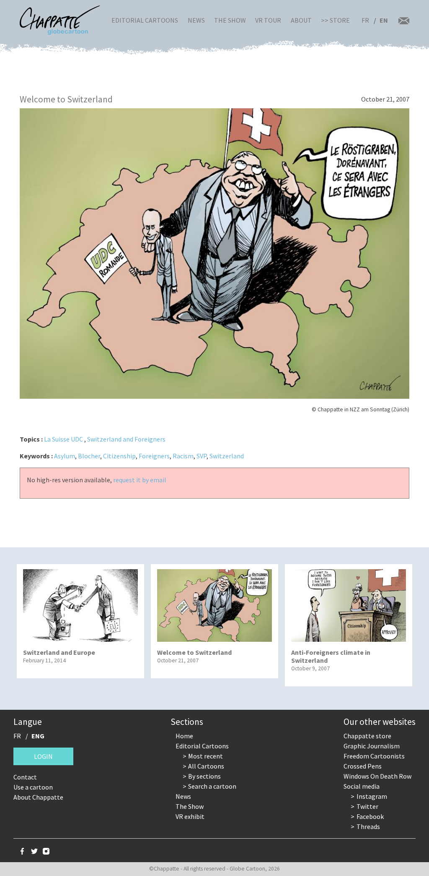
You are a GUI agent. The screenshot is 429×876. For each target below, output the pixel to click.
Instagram (372, 796)
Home (184, 736)
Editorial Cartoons (144, 20)
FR (365, 20)
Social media (362, 786)
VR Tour (268, 20)
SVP (201, 456)
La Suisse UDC (63, 439)
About (301, 20)
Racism (183, 456)
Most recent (205, 756)
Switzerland (226, 456)
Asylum (64, 456)
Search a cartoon (212, 786)
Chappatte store (367, 736)
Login (43, 756)
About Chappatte (38, 797)
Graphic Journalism (372, 746)
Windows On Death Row (377, 776)
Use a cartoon (33, 787)
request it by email (139, 480)
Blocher (89, 456)
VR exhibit (190, 816)
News (196, 20)
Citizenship (119, 456)
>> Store (335, 20)
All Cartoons (206, 766)
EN (384, 20)
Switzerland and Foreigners (126, 439)
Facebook (370, 816)
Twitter (367, 806)
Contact (25, 777)
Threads (368, 826)
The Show (230, 20)
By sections (204, 776)
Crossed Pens (363, 766)
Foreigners (154, 456)
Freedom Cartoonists (374, 756)
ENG (37, 736)
